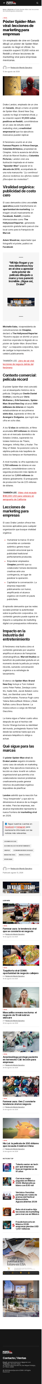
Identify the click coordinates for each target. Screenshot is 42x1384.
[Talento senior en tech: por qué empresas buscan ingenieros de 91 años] (7, 1167)
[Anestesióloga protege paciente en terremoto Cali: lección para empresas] (21, 1042)
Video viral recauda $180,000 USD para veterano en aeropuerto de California (19, 496)
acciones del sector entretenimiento (17, 846)
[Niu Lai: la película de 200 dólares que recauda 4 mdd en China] (21, 1128)
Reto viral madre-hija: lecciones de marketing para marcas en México (27, 1211)
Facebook (9, 827)
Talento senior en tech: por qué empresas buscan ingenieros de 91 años (27, 1167)
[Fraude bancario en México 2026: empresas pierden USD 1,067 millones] (7, 1225)
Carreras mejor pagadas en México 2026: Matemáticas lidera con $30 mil (25, 1182)
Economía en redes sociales (23, 850)
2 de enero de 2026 (10, 841)
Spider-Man (8, 859)
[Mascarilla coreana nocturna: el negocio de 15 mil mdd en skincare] (21, 997)
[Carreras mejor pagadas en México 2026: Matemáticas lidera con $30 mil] (7, 1181)
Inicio (4, 9)
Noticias (11, 9)
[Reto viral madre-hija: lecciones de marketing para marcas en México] (7, 1212)
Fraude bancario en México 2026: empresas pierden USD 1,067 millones (27, 1225)
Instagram (20, 827)
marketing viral (9, 854)
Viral (5, 18)
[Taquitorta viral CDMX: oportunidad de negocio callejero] (21, 955)
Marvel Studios (24, 854)
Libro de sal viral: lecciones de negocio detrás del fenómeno (18, 364)
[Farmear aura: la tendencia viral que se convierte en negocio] (21, 913)
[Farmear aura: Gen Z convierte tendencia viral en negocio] (21, 1086)
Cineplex (7, 850)
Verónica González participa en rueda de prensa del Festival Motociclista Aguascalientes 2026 (26, 1197)
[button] (4, 3)
